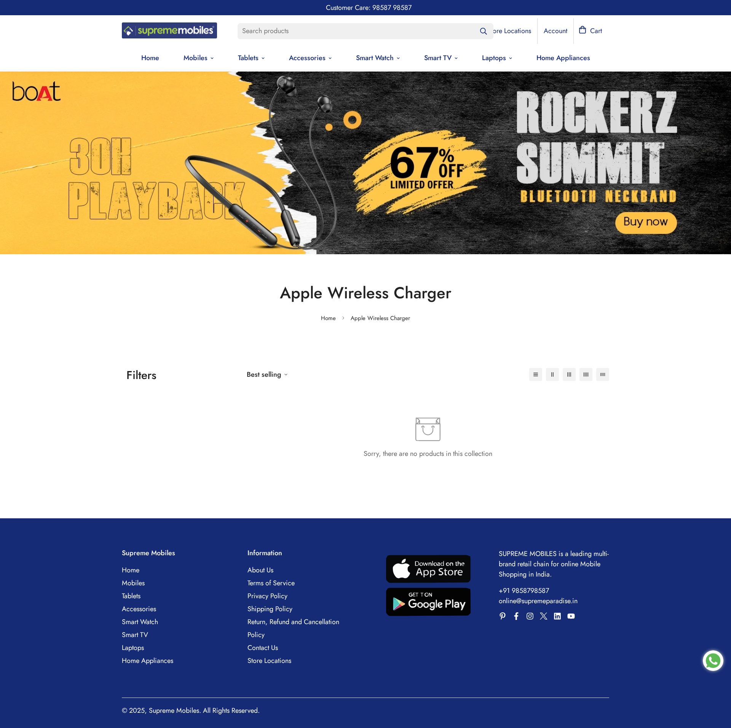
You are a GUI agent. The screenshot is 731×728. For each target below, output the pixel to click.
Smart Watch (375, 58)
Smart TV (438, 58)
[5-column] (602, 374)
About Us (260, 570)
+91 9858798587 (524, 591)
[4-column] (585, 374)
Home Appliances (563, 58)
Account (555, 31)
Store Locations (269, 661)
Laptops (494, 58)
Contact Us (262, 648)
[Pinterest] (502, 616)
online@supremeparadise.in (538, 601)
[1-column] (535, 374)
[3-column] (569, 374)
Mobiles (195, 58)
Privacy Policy (267, 596)
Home (150, 58)
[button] (590, 31)
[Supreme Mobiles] (169, 31)
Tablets (248, 58)
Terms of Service (271, 583)
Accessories (307, 58)
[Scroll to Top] (716, 686)
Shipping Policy (269, 609)
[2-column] (552, 374)
